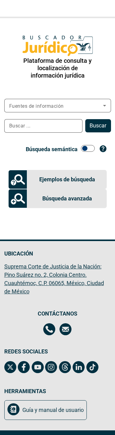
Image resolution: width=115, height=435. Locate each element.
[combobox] (45, 126)
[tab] (57, 179)
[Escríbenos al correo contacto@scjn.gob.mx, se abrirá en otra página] (65, 330)
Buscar (98, 125)
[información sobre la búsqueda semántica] (103, 149)
